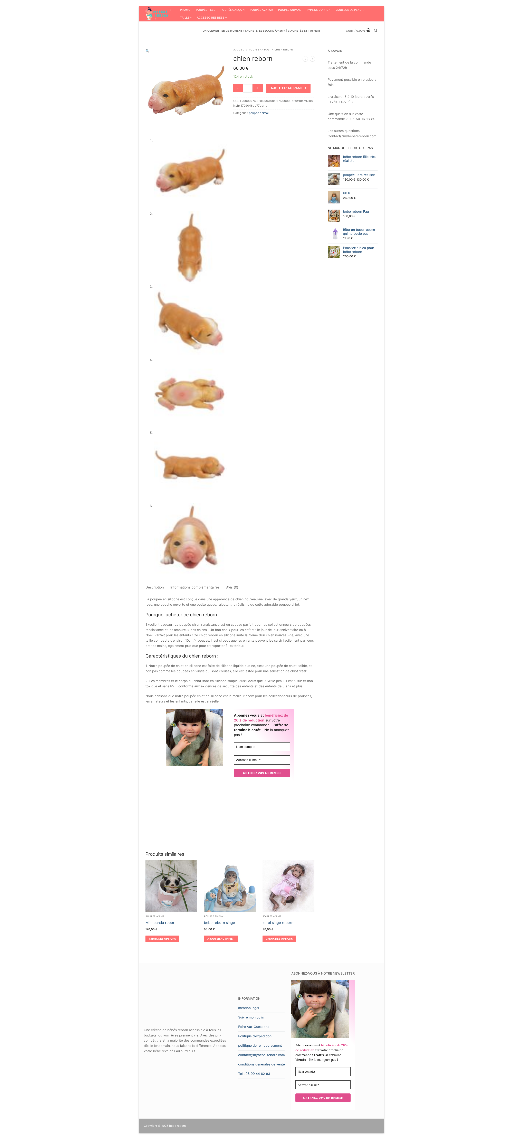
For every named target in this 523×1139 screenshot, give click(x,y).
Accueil (238, 49)
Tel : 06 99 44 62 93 (254, 1074)
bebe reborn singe (219, 922)
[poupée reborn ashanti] (312, 59)
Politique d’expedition (255, 1036)
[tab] (154, 587)
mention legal (248, 1008)
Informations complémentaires (195, 587)
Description (154, 587)
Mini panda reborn (161, 922)
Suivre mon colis (251, 1017)
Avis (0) (232, 587)
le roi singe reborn (278, 922)
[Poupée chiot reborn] (305, 59)
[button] (147, 51)
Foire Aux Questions (253, 1027)
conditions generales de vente (261, 1064)
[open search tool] (376, 30)
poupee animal (259, 49)
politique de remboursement (260, 1045)
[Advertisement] (229, 816)
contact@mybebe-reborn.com (261, 1055)
